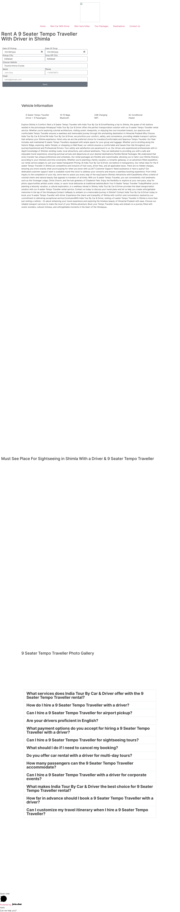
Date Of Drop (51, 48)
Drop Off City (51, 55)
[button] (90, 695)
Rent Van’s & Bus (82, 26)
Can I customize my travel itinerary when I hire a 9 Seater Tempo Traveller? (87, 811)
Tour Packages (101, 26)
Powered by (6, 904)
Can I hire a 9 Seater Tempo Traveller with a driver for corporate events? (86, 776)
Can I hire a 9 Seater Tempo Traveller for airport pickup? (79, 712)
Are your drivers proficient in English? (62, 720)
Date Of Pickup (9, 48)
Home (43, 26)
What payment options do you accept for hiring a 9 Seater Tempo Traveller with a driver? (88, 730)
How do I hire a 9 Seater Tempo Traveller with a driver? (77, 705)
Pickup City (7, 55)
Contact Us (135, 26)
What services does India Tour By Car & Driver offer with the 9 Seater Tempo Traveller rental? (85, 695)
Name (5, 69)
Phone (48, 69)
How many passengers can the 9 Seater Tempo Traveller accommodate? (79, 765)
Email (4, 76)
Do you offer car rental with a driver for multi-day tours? (79, 755)
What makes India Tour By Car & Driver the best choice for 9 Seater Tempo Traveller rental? (89, 788)
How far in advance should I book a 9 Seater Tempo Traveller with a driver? (89, 800)
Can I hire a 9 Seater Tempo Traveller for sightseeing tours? (82, 740)
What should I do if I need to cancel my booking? (72, 747)
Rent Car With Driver (60, 26)
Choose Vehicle (9, 62)
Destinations (119, 26)
